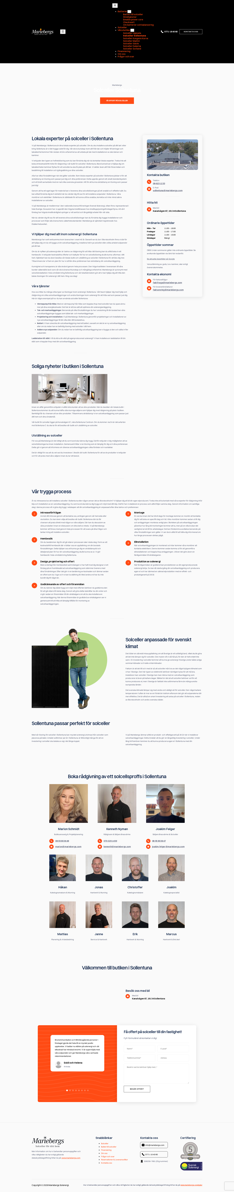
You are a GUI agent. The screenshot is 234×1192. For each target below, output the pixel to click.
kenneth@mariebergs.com (117, 846)
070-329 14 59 (110, 841)
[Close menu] (115, 5)
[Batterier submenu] (129, 11)
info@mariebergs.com (154, 1145)
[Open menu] (63, 31)
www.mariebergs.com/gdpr (191, 1185)
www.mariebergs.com (70, 1158)
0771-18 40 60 (171, 31)
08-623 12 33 (159, 183)
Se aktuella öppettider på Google (161, 259)
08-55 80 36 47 (159, 841)
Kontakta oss (191, 32)
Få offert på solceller (117, 101)
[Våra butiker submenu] (132, 30)
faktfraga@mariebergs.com (167, 282)
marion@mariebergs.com (68, 846)
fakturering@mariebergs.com (168, 289)
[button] (67, 1090)
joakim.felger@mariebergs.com (168, 846)
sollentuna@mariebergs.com (168, 190)
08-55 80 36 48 (62, 841)
